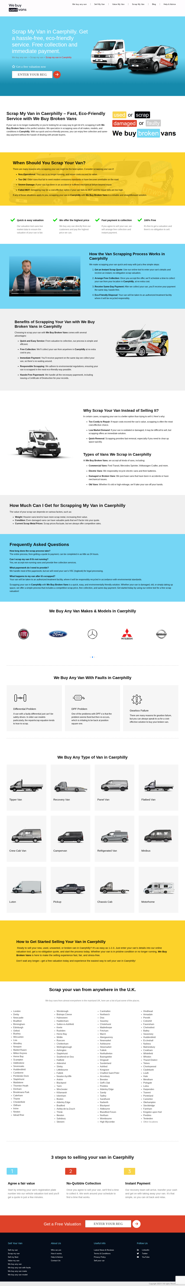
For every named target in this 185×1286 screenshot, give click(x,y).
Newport (17, 1047)
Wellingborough (64, 1047)
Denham (17, 1089)
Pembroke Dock (21, 1076)
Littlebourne (62, 1070)
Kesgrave (104, 1070)
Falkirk (60, 1073)
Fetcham (104, 1031)
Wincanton (18, 1037)
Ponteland (148, 1096)
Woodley (17, 1043)
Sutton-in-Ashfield (65, 1024)
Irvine (16, 1108)
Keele (59, 1027)
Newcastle (18, 1018)
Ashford (103, 1066)
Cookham (148, 1050)
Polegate (147, 1083)
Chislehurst (105, 1024)
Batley (146, 1031)
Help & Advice (170, 4)
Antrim (60, 1079)
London (17, 1011)
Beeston (104, 1079)
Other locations (150, 1122)
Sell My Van (99, 4)
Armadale (148, 1014)
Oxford (16, 1031)
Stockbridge (149, 1105)
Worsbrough (62, 1011)
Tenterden (148, 1118)
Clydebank (148, 1070)
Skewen (60, 1122)
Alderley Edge (63, 1102)
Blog (154, 4)
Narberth (104, 1102)
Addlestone (18, 1063)
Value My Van (118, 4)
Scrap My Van (138, 4)
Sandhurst (105, 1099)
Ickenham (61, 1096)
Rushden (61, 1031)
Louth (146, 1073)
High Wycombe (107, 1122)
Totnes (146, 1063)
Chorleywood (149, 1066)
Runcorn (61, 1040)
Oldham (17, 1105)
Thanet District (150, 1060)
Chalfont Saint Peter (109, 1073)
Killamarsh (62, 1092)
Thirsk (60, 1112)
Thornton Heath (20, 1086)
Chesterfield (19, 1102)
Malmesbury (149, 1047)
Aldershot (61, 1063)
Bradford (17, 1021)
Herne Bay (18, 1056)
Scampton (18, 1060)
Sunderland (105, 1063)
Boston (60, 1099)
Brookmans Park (21, 1092)
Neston (16, 1112)
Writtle (60, 1037)
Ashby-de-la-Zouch (66, 1109)
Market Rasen (20, 1050)
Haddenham (63, 1021)
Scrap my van (36, 57)
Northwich (105, 1014)
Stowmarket (105, 1047)
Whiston (147, 1057)
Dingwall (104, 1060)
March (103, 1034)
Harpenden (148, 1089)
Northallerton (106, 1053)
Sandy (103, 1092)
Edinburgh (18, 1027)
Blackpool (61, 1083)
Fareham (147, 1109)
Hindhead (148, 1011)
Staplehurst (18, 1079)
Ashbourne (105, 1044)
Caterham (18, 1095)
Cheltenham (62, 1044)
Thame (16, 1099)
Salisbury (61, 1118)
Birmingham (19, 1024)
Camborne (18, 1073)
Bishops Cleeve (64, 1014)
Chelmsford (148, 1027)
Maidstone (18, 1082)
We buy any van (79, 4)
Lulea (146, 1086)
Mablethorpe (106, 1027)
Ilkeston (60, 1115)
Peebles (104, 1086)
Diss (102, 1018)
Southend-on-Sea (65, 1057)
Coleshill (147, 1021)
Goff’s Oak (105, 1083)
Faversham (148, 1024)
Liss (15, 1040)
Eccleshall (148, 1040)
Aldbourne (105, 1109)
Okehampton (149, 1102)
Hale (145, 1076)
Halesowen (62, 1018)
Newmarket (105, 1040)
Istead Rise (18, 1115)
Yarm (59, 1086)
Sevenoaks (18, 1066)
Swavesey (148, 1034)
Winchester (62, 1089)
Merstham (148, 1079)
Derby (16, 1014)
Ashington (61, 1050)
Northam (104, 1115)
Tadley (103, 1096)
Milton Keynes (20, 1053)
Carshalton (105, 1011)
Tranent (147, 1092)
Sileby (60, 1066)
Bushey (17, 1034)
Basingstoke (106, 1057)
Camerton (148, 1099)
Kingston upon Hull (152, 1112)
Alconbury (105, 1076)
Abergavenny (106, 1037)
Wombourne (106, 1118)
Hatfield (60, 1060)
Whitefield (148, 1053)
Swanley (104, 1021)
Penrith (146, 1018)
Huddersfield (19, 1069)
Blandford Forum (108, 1112)
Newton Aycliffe (64, 1076)
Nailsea (147, 1044)
